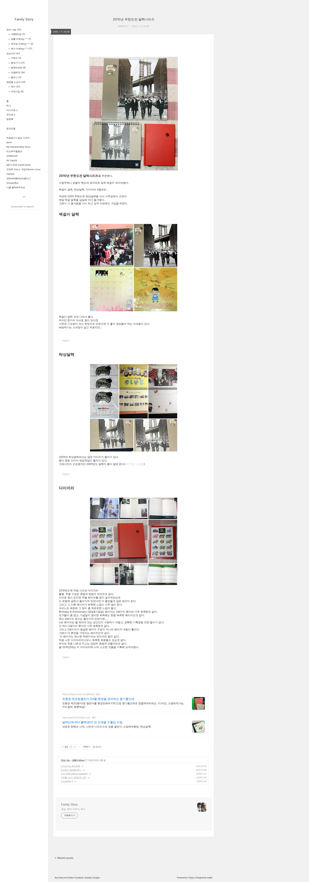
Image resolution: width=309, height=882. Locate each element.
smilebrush (12, 155)
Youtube (88, 877)
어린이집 (17, 91)
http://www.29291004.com (76, 717)
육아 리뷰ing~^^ (21, 48)
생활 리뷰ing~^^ (20, 39)
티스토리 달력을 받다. (71, 770)
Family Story (24, 19)
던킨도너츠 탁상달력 (70, 766)
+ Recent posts (64, 857)
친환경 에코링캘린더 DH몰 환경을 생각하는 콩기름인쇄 (98, 699)
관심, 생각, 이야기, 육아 (73, 809)
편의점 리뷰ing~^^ (21, 43)
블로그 (15, 77)
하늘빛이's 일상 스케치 (18, 137)
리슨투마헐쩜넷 (14, 151)
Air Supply (11, 160)
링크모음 (10, 128)
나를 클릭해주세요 (15, 187)
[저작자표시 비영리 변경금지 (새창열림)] (97, 747)
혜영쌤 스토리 (16, 82)
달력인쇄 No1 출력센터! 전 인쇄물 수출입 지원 (92, 722)
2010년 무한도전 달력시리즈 (133, 19)
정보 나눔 (13, 29)
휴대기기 (17, 62)
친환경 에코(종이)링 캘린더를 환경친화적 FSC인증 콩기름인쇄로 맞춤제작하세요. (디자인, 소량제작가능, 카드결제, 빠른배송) (123, 705)
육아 (15, 86)
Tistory (191, 877)
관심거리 (13, 53)
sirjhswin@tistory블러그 (18, 178)
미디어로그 (12, 110)
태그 (8, 105)
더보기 (66, 340)
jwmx (9, 142)
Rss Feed (59, 877)
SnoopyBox (12, 182)
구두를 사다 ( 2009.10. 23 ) (74, 777)
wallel (209, 877)
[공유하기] (71, 746)
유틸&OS (17, 72)
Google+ (96, 877)
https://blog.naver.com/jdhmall (78, 694)
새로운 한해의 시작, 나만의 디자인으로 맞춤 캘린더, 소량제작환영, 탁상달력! (106, 726)
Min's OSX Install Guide (18, 164)
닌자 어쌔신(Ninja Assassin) (74, 773)
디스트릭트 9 (67, 781)
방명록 (9, 119)
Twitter (70, 877)
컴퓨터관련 (18, 67)
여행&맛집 (17, 34)
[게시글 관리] (75, 746)
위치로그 (10, 114)
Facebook (78, 877)
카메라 (15, 58)
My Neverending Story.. (19, 146)
